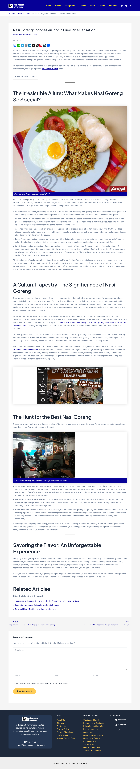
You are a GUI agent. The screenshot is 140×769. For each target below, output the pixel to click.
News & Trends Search (67, 738)
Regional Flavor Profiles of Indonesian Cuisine (35, 609)
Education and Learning (93, 726)
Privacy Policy (63, 729)
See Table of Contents (27, 76)
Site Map (113, 6)
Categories (70, 6)
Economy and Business (93, 723)
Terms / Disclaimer (65, 732)
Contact (101, 6)
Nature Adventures (91, 747)
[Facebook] (126, 6)
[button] (76, 5)
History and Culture (91, 738)
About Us (61, 720)
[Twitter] (130, 6)
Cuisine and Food (23, 14)
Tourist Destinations (92, 750)
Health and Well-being (93, 735)
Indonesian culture (50, 69)
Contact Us (61, 726)
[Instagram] (122, 6)
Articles (58, 6)
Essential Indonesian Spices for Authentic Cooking (37, 605)
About (92, 6)
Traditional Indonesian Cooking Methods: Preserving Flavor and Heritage (47, 601)
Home (48, 6)
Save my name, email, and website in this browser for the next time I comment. (42, 683)
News (83, 6)
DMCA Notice (62, 735)
